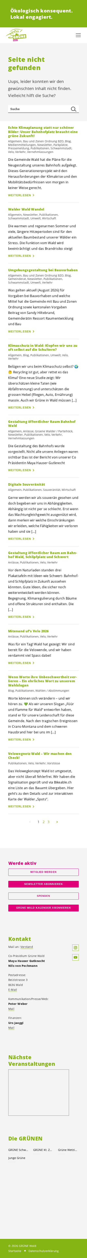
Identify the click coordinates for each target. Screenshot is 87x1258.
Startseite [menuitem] (14, 1251)
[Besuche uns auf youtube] (75, 957)
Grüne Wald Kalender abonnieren (43, 907)
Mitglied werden (43, 872)
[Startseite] (16, 35)
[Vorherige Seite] (30, 822)
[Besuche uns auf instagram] (75, 947)
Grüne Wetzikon (68, 1150)
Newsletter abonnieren (43, 884)
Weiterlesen (19, 195)
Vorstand (26, 947)
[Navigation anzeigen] (78, 35)
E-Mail (12, 990)
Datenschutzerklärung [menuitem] (44, 1251)
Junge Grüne (16, 1158)
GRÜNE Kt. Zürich (43, 1150)
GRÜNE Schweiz (18, 1150)
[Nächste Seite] (57, 822)
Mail (11, 1009)
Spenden (43, 896)
